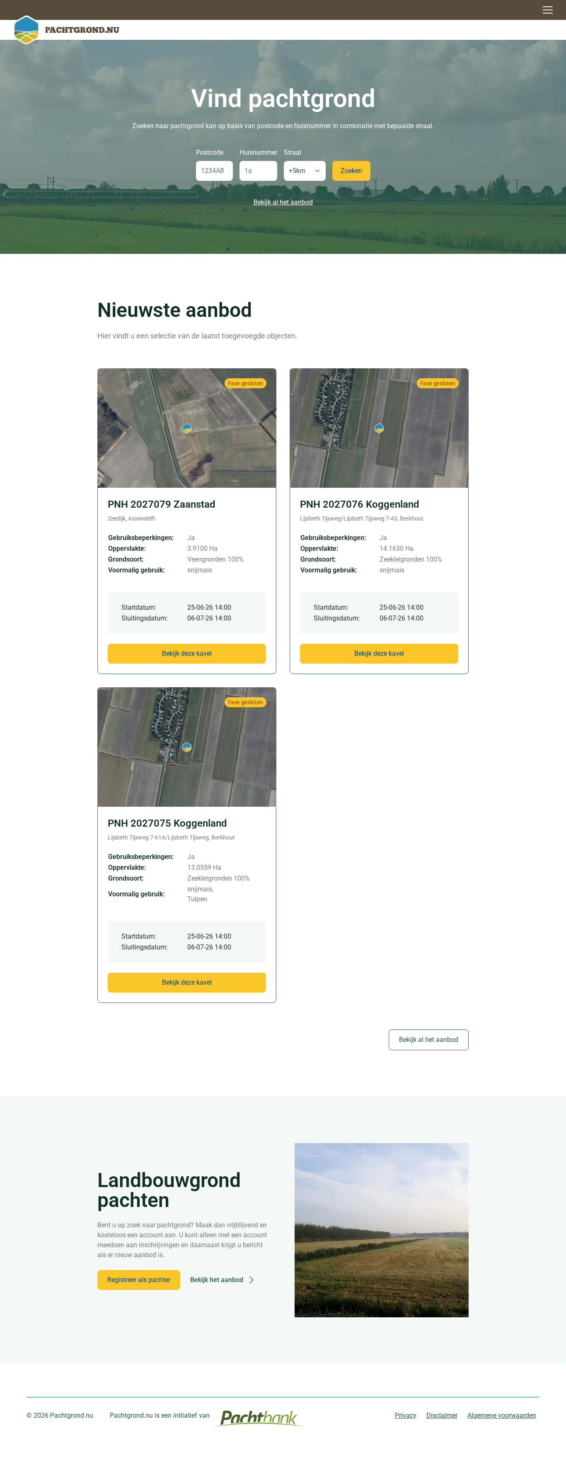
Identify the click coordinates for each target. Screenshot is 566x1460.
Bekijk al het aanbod (283, 202)
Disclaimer (441, 1415)
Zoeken (351, 171)
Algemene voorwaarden (501, 1415)
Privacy (405, 1415)
